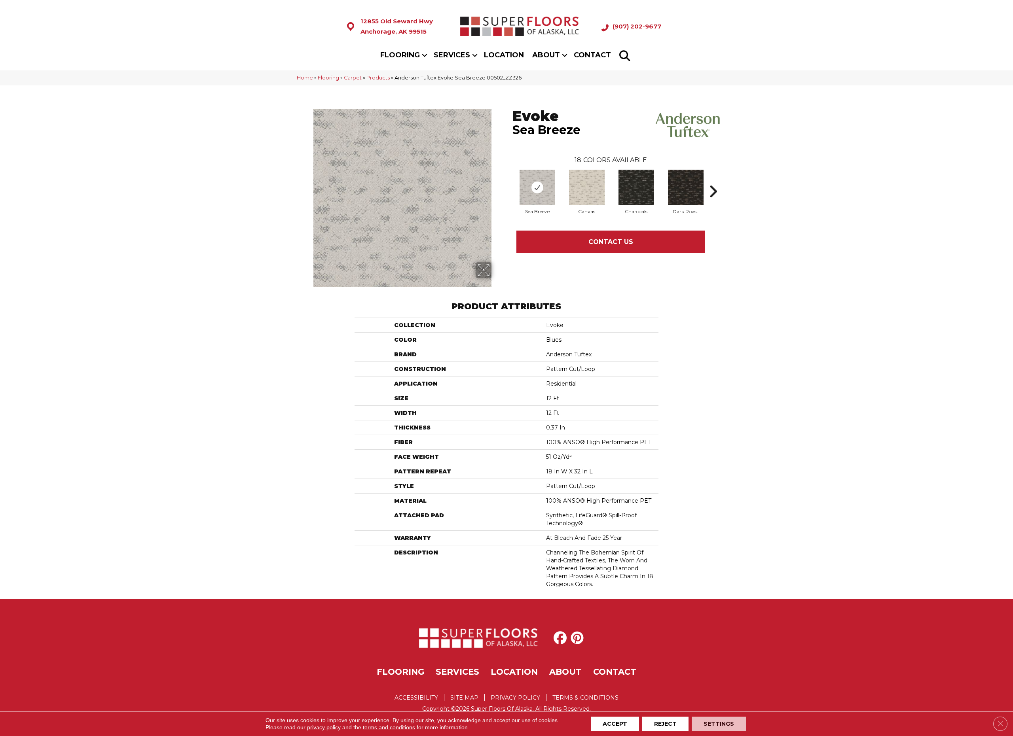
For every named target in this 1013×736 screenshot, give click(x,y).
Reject (665, 723)
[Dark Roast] (686, 187)
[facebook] (562, 638)
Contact (592, 55)
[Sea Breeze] (537, 187)
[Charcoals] (636, 187)
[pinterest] (579, 638)
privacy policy (324, 727)
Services (452, 55)
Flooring (400, 55)
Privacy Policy (515, 697)
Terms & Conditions (585, 697)
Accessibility (416, 697)
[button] (424, 55)
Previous (508, 180)
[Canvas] (587, 187)
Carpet (353, 78)
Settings (719, 723)
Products (378, 78)
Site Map (464, 697)
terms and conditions (389, 727)
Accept (615, 723)
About (546, 55)
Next (713, 180)
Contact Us (610, 242)
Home (305, 78)
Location (504, 55)
